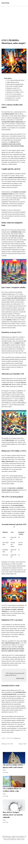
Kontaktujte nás (17, 738)
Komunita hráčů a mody (12, 100)
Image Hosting (5, 3)
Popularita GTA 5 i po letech (14, 98)
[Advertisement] (14, 20)
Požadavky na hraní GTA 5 (13, 88)
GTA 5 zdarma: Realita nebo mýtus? (15, 80)
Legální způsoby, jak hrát (13, 82)
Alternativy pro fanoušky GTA (14, 90)
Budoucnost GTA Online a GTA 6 (15, 92)
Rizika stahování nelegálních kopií (15, 84)
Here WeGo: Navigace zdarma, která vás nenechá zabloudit (13, 814)
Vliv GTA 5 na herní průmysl (14, 94)
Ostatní (24, 743)
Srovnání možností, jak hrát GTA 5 (15, 96)
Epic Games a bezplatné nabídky (15, 86)
